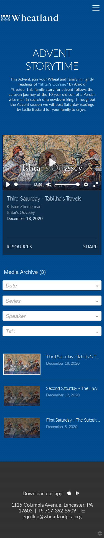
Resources (19, 247)
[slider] (22, 184)
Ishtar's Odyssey (53, 84)
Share (90, 247)
